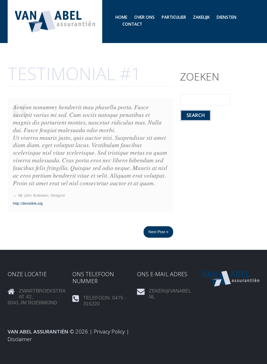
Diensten (226, 17)
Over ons (144, 17)
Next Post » (158, 232)
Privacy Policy (109, 331)
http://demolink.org (28, 203)
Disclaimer (20, 339)
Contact (132, 24)
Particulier (174, 17)
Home (121, 17)
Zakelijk (201, 17)
